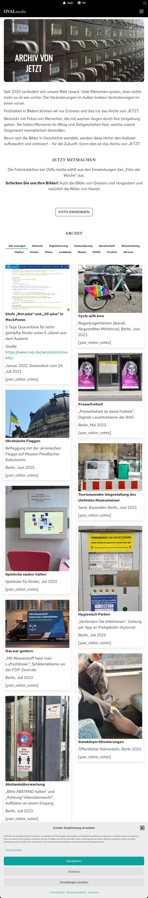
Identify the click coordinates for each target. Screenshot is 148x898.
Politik (96, 252)
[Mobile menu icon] (141, 11)
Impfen (19, 252)
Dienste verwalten (14, 850)
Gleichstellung (130, 246)
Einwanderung (83, 246)
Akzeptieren (74, 861)
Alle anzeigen (16, 246)
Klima (48, 252)
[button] (142, 828)
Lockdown (65, 252)
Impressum (93, 892)
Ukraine (128, 252)
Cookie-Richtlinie (57, 892)
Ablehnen (74, 871)
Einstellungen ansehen (74, 882)
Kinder (34, 252)
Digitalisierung (58, 246)
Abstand (37, 246)
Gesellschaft (107, 246)
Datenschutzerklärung (77, 892)
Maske (82, 252)
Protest (112, 252)
